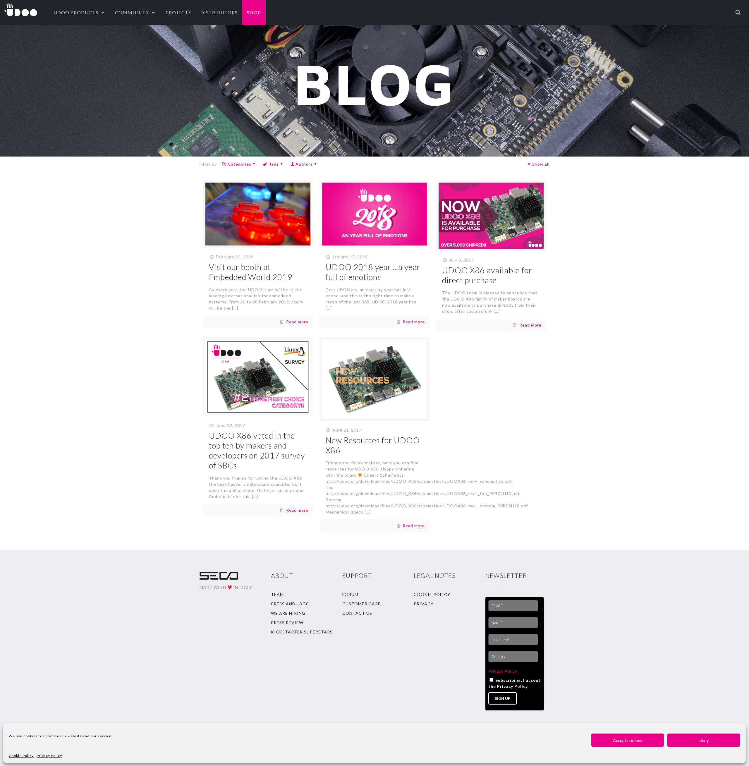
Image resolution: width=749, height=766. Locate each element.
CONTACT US (357, 613)
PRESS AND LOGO (290, 603)
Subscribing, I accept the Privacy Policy (514, 683)
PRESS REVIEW (287, 622)
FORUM (350, 594)
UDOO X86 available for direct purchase (487, 275)
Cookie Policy (21, 755)
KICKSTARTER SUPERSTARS (302, 631)
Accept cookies (627, 740)
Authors (304, 164)
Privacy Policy (49, 755)
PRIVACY (424, 603)
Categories (239, 164)
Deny (703, 740)
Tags (274, 164)
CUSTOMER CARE (361, 603)
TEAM (277, 594)
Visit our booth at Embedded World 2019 (250, 272)
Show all (540, 164)
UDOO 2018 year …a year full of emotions (373, 272)
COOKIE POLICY (432, 594)
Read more (297, 321)
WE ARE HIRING (288, 613)
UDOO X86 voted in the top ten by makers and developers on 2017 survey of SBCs (257, 450)
